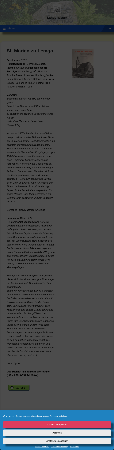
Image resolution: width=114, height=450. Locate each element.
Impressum (74, 447)
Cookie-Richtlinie (42, 447)
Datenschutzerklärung (59, 447)
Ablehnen (57, 432)
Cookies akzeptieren (57, 424)
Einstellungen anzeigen (57, 441)
